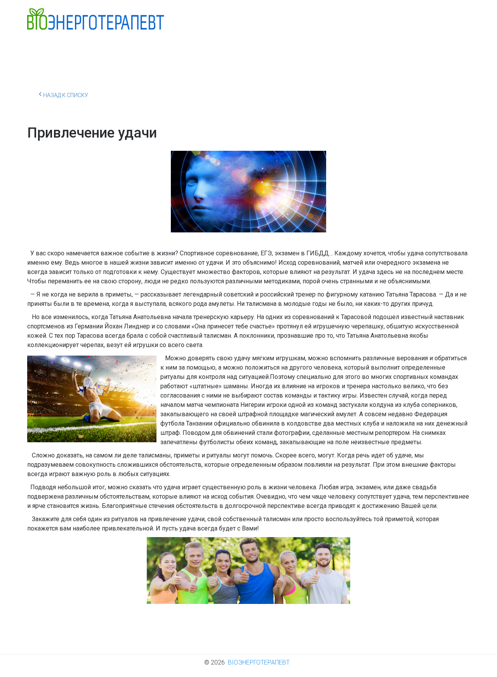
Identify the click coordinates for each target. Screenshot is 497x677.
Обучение (260, 52)
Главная (46, 52)
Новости (311, 52)
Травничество (207, 52)
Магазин (416, 52)
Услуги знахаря (141, 52)
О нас (86, 52)
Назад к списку (65, 95)
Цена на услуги (363, 52)
